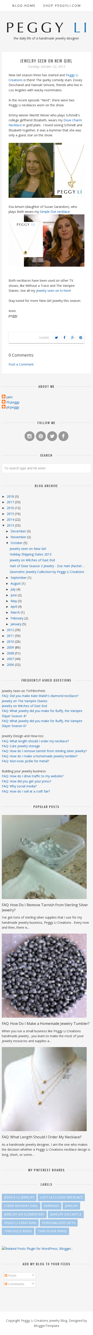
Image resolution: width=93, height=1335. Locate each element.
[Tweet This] (56, 337)
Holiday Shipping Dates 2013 (30, 554)
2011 (11, 636)
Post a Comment (21, 364)
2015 (11, 514)
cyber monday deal (21, 1206)
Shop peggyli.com (62, 5)
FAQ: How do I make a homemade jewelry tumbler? (39, 756)
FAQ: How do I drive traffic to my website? (32, 776)
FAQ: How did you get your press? (26, 781)
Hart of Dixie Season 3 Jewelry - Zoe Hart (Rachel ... (47, 566)
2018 (11, 496)
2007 (11, 659)
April (14, 606)
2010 (11, 641)
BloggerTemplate (46, 1326)
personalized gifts (58, 1223)
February (17, 618)
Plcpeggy (12, 402)
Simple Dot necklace (55, 211)
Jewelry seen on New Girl (28, 549)
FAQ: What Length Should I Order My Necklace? (41, 1137)
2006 (11, 664)
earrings (51, 1206)
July (13, 589)
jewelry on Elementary (24, 1214)
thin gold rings (18, 1231)
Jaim (9, 397)
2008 (11, 653)
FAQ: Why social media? (19, 786)
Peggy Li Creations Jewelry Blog (44, 1320)
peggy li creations (20, 1223)
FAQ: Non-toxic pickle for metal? (25, 761)
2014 (11, 519)
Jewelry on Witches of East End (32, 560)
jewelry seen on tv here (53, 290)
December (19, 531)
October (17, 543)
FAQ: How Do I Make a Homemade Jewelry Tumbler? (46, 1023)
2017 (11, 502)
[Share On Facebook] (64, 337)
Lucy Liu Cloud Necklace (61, 1197)
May (14, 601)
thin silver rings (52, 1231)
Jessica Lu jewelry (19, 1197)
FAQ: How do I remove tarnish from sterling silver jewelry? (44, 751)
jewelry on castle (65, 1214)
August (16, 583)
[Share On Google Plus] (72, 337)
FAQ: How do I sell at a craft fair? (26, 791)
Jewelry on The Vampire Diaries (24, 701)
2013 (11, 525)
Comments (15, 1284)
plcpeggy (12, 407)
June (14, 595)
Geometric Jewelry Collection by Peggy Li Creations (47, 572)
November (19, 537)
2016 (11, 508)
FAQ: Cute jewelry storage (21, 746)
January (16, 624)
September (19, 577)
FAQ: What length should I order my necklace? (35, 741)
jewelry (71, 1206)
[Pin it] (80, 337)
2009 (11, 647)
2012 (11, 630)
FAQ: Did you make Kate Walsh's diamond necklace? (40, 696)
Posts (11, 1275)
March (16, 612)
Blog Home (23, 5)
